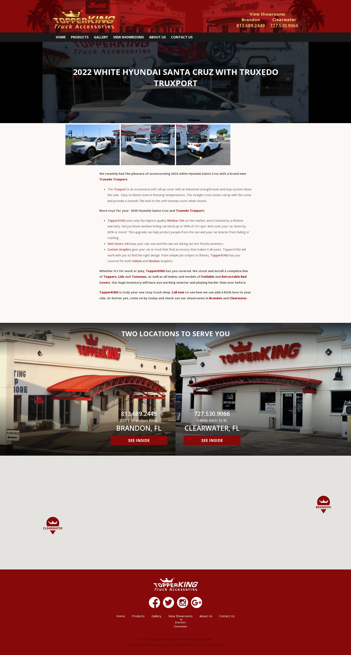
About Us (157, 37)
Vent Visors (115, 244)
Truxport (120, 189)
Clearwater (238, 298)
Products (80, 37)
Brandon (215, 298)
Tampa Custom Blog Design (145, 645)
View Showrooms (128, 37)
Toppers (110, 276)
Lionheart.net (215, 645)
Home (61, 37)
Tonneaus (139, 276)
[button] (323, 504)
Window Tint (175, 220)
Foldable (207, 276)
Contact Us (182, 37)
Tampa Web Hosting (186, 645)
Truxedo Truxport (113, 179)
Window (154, 261)
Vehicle (137, 261)
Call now (178, 292)
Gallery (101, 37)
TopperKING (116, 220)
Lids (121, 276)
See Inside (139, 440)
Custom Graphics (119, 249)
